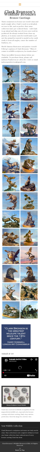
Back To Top (20, 450)
